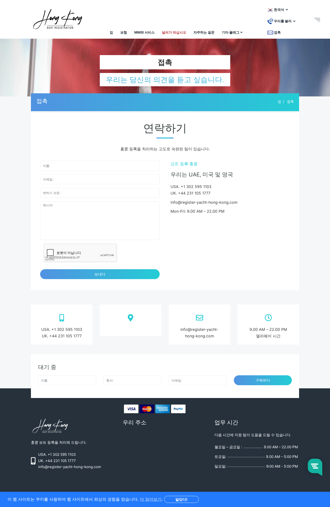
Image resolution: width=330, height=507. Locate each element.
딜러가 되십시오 (174, 32)
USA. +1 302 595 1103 (61, 329)
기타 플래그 (230, 32)
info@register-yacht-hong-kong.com (204, 202)
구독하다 (263, 380)
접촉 (277, 32)
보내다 (99, 274)
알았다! (181, 499)
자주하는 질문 (204, 32)
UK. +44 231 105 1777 (62, 335)
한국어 (279, 9)
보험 (123, 32)
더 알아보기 (151, 499)
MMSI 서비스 (144, 32)
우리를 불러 (282, 21)
